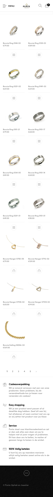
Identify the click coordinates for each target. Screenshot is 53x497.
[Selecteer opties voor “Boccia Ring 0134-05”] (14, 184)
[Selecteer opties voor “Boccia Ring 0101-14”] (39, 184)
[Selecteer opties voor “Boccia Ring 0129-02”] (14, 98)
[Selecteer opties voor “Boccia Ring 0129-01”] (14, 227)
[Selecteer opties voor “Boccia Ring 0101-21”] (14, 141)
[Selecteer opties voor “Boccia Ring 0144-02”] (14, 55)
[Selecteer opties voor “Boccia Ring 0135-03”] (39, 55)
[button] (14, 271)
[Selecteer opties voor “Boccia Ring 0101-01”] (39, 227)
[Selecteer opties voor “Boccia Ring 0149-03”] (39, 98)
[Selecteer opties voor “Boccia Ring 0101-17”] (39, 141)
